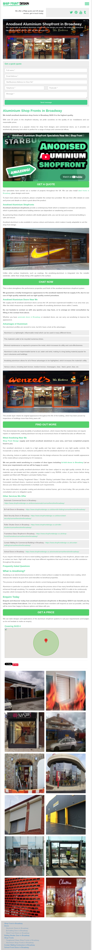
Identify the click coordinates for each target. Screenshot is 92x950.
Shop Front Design (11, 441)
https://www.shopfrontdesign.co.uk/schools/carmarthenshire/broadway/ (52, 552)
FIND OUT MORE (46, 424)
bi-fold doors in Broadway (72, 462)
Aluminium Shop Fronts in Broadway (20, 943)
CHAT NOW (46, 281)
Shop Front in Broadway (13, 923)
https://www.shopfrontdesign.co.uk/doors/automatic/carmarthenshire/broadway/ (34, 503)
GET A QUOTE (46, 184)
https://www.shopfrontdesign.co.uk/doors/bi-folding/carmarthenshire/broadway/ (55, 509)
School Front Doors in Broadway (16, 947)
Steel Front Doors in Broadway (17, 933)
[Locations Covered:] (3, 3)
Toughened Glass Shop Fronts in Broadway (22, 940)
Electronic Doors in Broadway (17, 928)
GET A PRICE (46, 612)
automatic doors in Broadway (29, 317)
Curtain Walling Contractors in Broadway (19, 945)
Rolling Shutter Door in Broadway (16, 935)
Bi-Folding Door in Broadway (17, 931)
